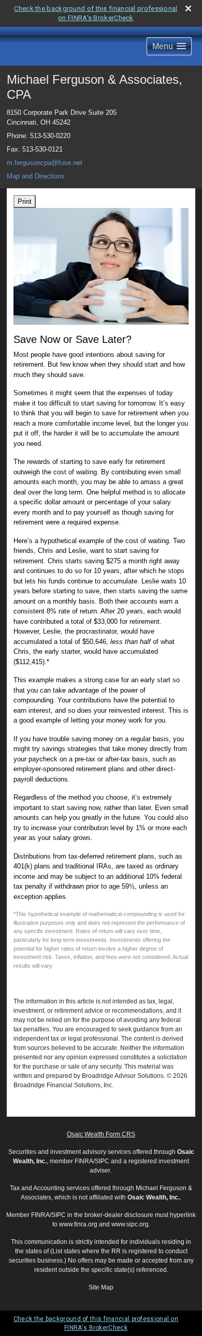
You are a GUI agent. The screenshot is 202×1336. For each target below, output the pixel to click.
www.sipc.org (130, 1224)
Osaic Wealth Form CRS (101, 1134)
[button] (169, 46)
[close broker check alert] (188, 8)
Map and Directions (36, 176)
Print (25, 201)
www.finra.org (78, 1224)
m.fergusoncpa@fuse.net (44, 163)
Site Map (101, 1287)
